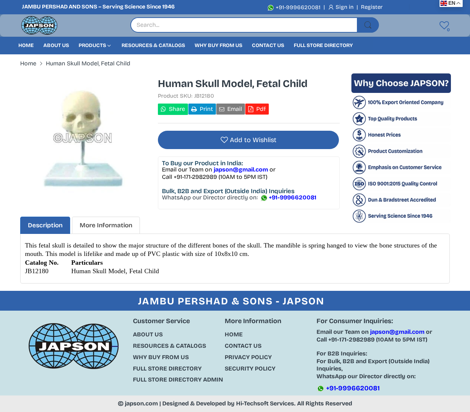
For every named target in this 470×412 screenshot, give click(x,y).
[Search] (368, 25)
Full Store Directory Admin (178, 379)
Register (372, 7)
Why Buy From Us (161, 357)
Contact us (243, 345)
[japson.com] (39, 25)
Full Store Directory (167, 368)
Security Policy (250, 368)
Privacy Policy (248, 357)
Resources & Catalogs (169, 345)
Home (234, 334)
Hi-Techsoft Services (265, 403)
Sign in (345, 7)
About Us (148, 334)
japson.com (141, 403)
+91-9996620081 (297, 7)
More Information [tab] (106, 225)
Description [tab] (45, 225)
